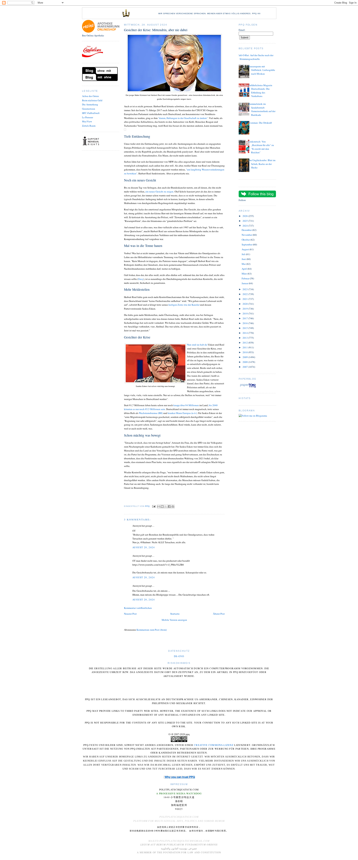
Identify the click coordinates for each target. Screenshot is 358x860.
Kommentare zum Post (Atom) (151, 629)
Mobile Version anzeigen (174, 620)
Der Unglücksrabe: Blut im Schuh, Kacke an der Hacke (261, 163)
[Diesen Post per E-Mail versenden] (159, 506)
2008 (245, 362)
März (244, 273)
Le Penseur (87, 117)
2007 (245, 366)
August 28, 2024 (143, 547)
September (247, 244)
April (244, 268)
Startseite (175, 613)
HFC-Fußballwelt (91, 113)
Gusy (140, 279)
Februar (246, 278)
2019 (245, 308)
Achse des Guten (90, 96)
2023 (245, 289)
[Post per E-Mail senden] (153, 506)
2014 (245, 333)
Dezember (247, 230)
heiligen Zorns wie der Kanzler (184, 304)
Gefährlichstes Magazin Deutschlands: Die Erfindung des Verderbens (260, 91)
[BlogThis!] (162, 506)
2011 (245, 347)
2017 (245, 318)
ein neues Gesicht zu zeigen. (160, 191)
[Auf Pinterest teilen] (173, 506)
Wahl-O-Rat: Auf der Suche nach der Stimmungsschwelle (255, 57)
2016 (245, 323)
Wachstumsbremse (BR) (151, 413)
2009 (245, 357)
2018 (245, 313)
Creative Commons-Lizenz (213, 745)
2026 (245, 216)
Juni (244, 259)
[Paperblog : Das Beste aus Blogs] (248, 387)
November (247, 234)
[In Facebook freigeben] (169, 506)
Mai (244, 264)
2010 (245, 352)
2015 (245, 328)
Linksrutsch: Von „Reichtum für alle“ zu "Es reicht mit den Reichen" (261, 147)
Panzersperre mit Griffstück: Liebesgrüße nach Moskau (261, 70)
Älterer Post (219, 613)
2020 (245, 303)
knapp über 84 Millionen (186, 405)
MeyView (87, 121)
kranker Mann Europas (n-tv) (182, 413)
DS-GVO (179, 656)
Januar (245, 283)
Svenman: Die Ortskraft (260, 122)
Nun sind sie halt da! (197, 344)
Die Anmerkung (90, 104)
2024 (245, 225)
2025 (245, 220)
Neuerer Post (130, 613)
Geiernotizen (88, 108)
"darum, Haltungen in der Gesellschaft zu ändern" (183, 118)
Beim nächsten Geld (92, 100)
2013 (245, 337)
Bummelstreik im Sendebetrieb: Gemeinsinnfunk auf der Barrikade (261, 109)
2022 (245, 294)
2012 (245, 342)
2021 (245, 299)
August (245, 249)
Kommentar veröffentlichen (138, 608)
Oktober (246, 239)
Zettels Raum (88, 125)
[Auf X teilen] (166, 506)
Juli (244, 254)
